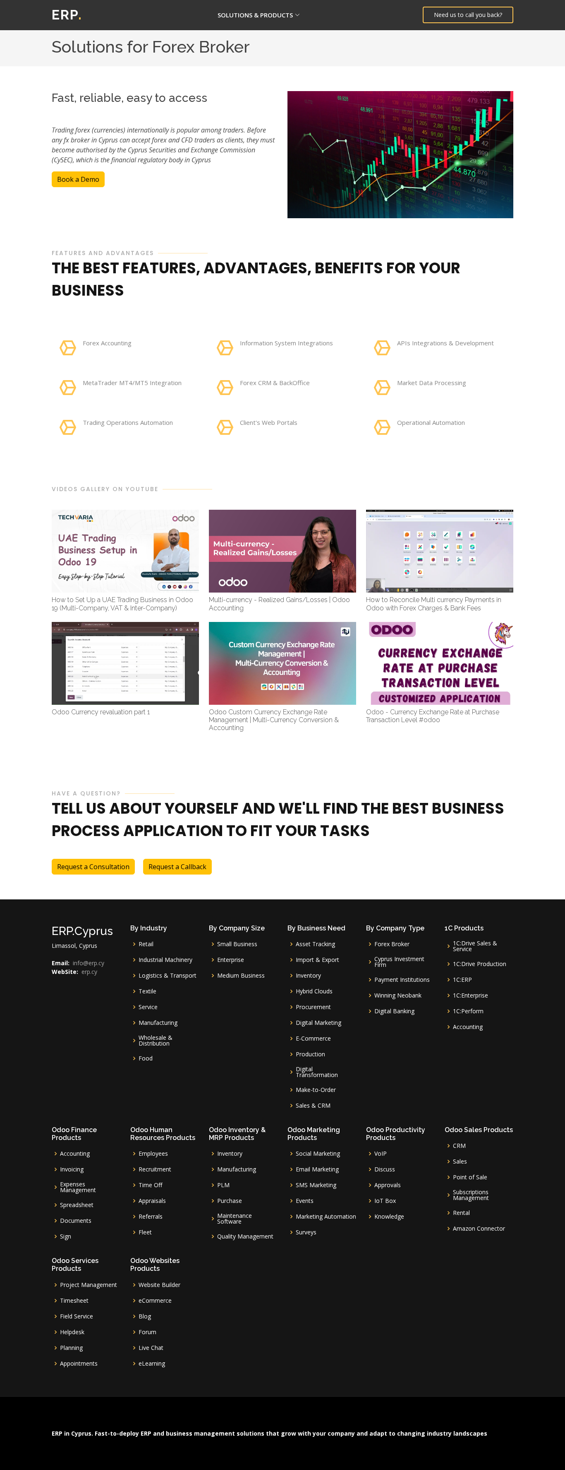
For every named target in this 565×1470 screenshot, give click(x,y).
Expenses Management (78, 1187)
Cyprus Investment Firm (399, 962)
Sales (460, 1161)
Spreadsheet (76, 1205)
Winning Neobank (397, 995)
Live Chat (151, 1348)
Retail (146, 944)
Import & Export (317, 960)
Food (146, 1058)
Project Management (88, 1285)
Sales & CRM (313, 1106)
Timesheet (74, 1301)
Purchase (229, 1201)
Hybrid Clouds (314, 991)
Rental (461, 1213)
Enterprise (230, 960)
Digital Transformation (317, 1072)
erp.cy (89, 972)
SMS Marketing (316, 1185)
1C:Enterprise (470, 995)
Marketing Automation (326, 1216)
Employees (153, 1154)
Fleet (145, 1232)
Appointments (79, 1363)
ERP (67, 14)
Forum (147, 1332)
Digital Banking (394, 1011)
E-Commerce (313, 1038)
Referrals (151, 1216)
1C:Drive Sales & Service (475, 946)
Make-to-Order (316, 1090)
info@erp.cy (88, 963)
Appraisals (152, 1201)
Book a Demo (78, 179)
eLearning (152, 1363)
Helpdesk (72, 1332)
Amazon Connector (479, 1228)
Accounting (468, 1027)
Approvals (387, 1185)
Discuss (384, 1169)
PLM (223, 1185)
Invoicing (72, 1169)
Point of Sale (470, 1177)
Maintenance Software (234, 1218)
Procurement (313, 1007)
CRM (459, 1146)
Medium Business (241, 975)
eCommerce (155, 1301)
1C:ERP (462, 980)
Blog (145, 1316)
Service (148, 1007)
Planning (71, 1348)
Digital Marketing (318, 1023)
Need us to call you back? (468, 15)
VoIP (380, 1154)
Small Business (237, 944)
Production (310, 1054)
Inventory (308, 975)
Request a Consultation (93, 866)
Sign (65, 1236)
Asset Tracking (315, 944)
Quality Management (245, 1236)
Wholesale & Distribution (155, 1040)
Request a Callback (177, 866)
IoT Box (385, 1201)
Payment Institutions (402, 980)
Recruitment (155, 1169)
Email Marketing (317, 1169)
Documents (75, 1221)
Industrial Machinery (165, 960)
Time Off (150, 1185)
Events (305, 1201)
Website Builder (159, 1285)
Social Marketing (318, 1154)
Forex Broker (391, 944)
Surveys (306, 1232)
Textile (147, 991)
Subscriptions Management (471, 1195)
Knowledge (389, 1216)
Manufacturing (158, 1023)
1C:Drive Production (479, 964)
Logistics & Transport (167, 975)
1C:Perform (468, 1011)
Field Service (76, 1316)
